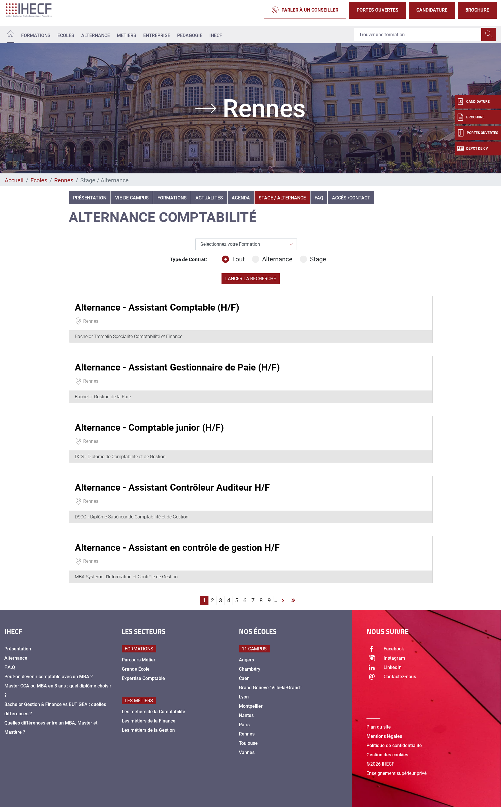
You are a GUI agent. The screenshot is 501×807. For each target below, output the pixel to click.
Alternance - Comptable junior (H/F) (149, 427)
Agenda (241, 198)
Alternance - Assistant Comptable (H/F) (157, 307)
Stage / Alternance (282, 198)
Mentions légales (384, 736)
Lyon (244, 697)
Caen (244, 678)
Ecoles (65, 35)
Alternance (95, 35)
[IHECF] (34, 10)
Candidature (431, 10)
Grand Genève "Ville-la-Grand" (270, 687)
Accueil (14, 180)
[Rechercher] (488, 34)
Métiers (126, 35)
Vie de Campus (132, 198)
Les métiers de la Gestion (148, 730)
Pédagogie (189, 35)
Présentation (89, 198)
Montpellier (251, 706)
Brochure (477, 10)
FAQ (319, 198)
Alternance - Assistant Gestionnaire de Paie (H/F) (177, 367)
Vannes (247, 752)
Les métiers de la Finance (148, 721)
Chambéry (249, 669)
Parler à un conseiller (310, 10)
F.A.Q (9, 667)
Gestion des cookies (387, 755)
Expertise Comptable (143, 678)
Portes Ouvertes (377, 10)
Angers (246, 660)
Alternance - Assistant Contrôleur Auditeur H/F (172, 487)
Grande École (136, 669)
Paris (244, 724)
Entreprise (156, 35)
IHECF (215, 35)
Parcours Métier (138, 660)
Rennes (63, 180)
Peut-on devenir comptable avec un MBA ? (48, 676)
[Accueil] (11, 34)
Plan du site (378, 727)
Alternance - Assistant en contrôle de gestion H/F (177, 547)
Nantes (246, 715)
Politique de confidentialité (394, 745)
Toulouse (248, 743)
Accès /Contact (351, 198)
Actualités (209, 198)
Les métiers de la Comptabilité (153, 711)
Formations (35, 35)
